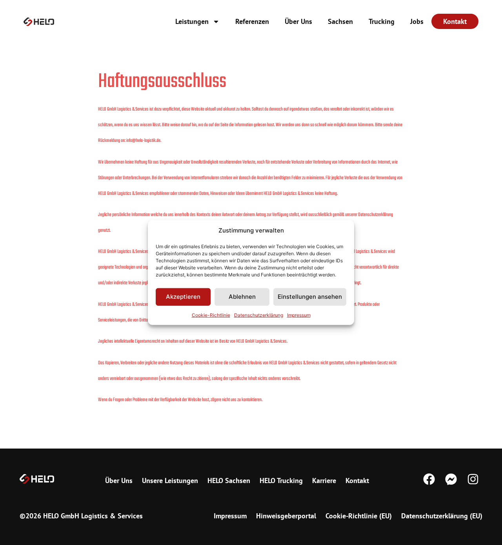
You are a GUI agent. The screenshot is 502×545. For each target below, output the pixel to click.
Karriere (324, 480)
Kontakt (357, 480)
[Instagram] (473, 479)
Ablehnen (242, 296)
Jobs (417, 21)
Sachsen (340, 21)
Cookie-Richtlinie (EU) (359, 515)
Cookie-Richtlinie (211, 315)
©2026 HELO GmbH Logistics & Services (81, 515)
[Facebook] (429, 479)
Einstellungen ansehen (310, 296)
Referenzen (252, 21)
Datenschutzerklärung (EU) (441, 515)
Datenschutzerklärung (258, 315)
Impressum (299, 315)
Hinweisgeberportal (286, 515)
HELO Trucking (281, 480)
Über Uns (298, 21)
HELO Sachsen (228, 480)
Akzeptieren (183, 296)
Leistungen (192, 21)
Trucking (382, 21)
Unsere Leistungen (170, 480)
